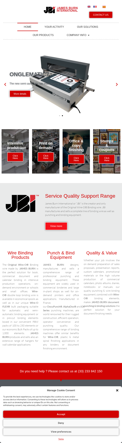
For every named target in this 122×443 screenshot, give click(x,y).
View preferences (61, 431)
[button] (117, 390)
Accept (61, 414)
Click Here (15, 156)
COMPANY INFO (76, 35)
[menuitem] (89, 6)
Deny (61, 422)
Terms (61, 439)
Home (27, 27)
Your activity (54, 27)
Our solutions (87, 27)
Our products (43, 35)
